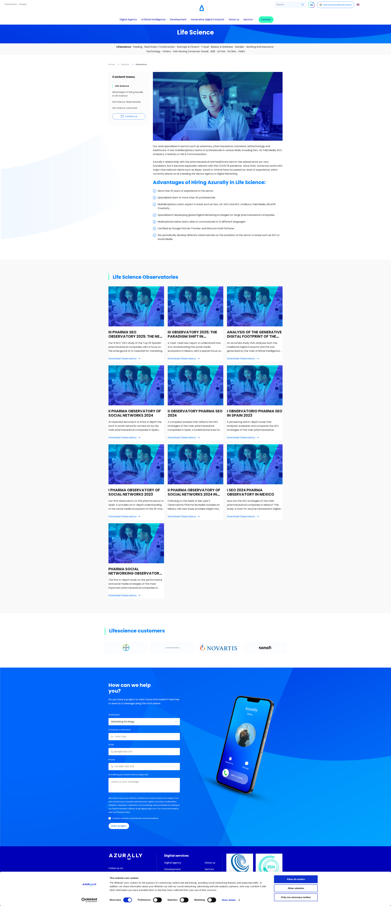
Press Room (11, 4)
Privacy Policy (123, 812)
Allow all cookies (296, 879)
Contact (266, 19)
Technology (153, 51)
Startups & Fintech (188, 47)
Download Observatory (122, 358)
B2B (213, 51)
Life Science (122, 86)
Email (111, 744)
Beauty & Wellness (222, 47)
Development (178, 19)
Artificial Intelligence (153, 19)
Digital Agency (128, 19)
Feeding (137, 47)
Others (166, 51)
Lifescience (123, 47)
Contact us (131, 116)
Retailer (239, 47)
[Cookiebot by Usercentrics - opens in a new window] (89, 900)
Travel (205, 47)
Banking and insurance (259, 47)
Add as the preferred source (337, 4)
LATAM (221, 51)
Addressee (114, 714)
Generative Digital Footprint (207, 19)
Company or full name (119, 729)
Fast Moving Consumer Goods (191, 51)
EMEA (241, 51)
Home (111, 64)
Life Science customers (124, 108)
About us (234, 19)
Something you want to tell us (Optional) (128, 774)
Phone (111, 759)
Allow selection (296, 888)
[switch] (157, 899)
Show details (229, 900)
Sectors (248, 19)
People (22, 4)
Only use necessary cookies (296, 897)
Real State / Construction (159, 47)
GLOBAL (231, 51)
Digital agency (172, 862)
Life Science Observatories (126, 101)
